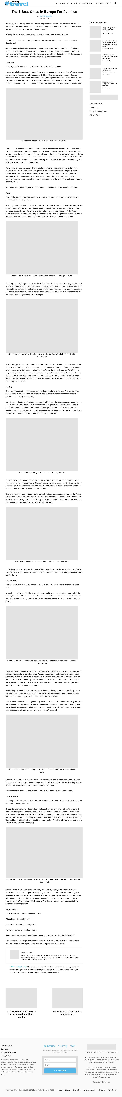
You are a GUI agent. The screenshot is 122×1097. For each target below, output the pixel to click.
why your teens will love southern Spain (57, 791)
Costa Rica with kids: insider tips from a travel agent (109, 29)
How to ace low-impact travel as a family (21, 930)
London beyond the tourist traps (31, 187)
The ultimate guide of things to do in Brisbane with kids (109, 70)
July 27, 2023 (105, 74)
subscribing (42, 944)
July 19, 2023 (105, 88)
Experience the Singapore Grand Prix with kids (109, 83)
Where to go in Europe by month (18, 919)
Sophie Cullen (46, 16)
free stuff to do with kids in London (64, 187)
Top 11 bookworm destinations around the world (24, 914)
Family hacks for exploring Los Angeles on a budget (110, 56)
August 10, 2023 (106, 60)
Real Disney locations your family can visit (22, 925)
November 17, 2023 (107, 33)
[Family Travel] (21, 3)
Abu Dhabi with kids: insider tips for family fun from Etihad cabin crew (109, 43)
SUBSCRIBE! (60, 1071)
